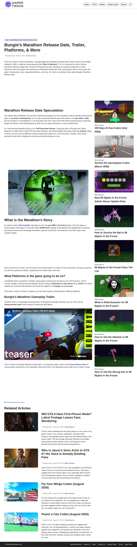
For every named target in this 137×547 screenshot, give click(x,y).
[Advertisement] (68, 23)
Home (7, 40)
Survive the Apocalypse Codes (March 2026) (112, 164)
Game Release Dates (16, 40)
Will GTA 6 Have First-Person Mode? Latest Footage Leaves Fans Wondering (66, 417)
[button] (130, 4)
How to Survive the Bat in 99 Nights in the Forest (111, 234)
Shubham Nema (31, 56)
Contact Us (101, 544)
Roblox (102, 4)
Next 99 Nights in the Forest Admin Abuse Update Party (110, 199)
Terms (121, 544)
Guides (86, 4)
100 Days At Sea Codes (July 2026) (111, 130)
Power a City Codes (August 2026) (65, 514)
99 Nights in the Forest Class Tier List (114, 269)
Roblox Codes (113, 4)
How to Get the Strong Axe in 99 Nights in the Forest (113, 374)
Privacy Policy (112, 544)
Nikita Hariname (70, 463)
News (23, 402)
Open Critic (128, 544)
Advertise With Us (76, 544)
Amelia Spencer (70, 427)
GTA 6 (94, 4)
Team (94, 544)
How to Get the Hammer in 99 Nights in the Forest (111, 339)
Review (123, 4)
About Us (87, 544)
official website (24, 225)
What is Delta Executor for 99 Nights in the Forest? (111, 304)
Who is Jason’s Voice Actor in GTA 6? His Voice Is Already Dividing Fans (65, 454)
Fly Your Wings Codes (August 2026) (62, 485)
